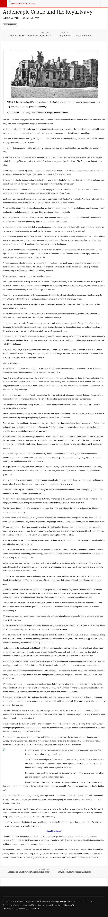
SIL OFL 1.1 (35, 909)
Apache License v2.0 (66, 905)
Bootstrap (6, 905)
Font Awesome (8, 909)
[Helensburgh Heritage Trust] (22, 3)
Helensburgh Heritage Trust (60, 902)
